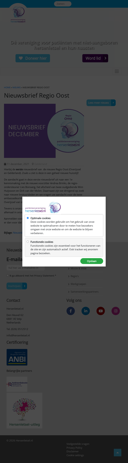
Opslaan (91, 261)
